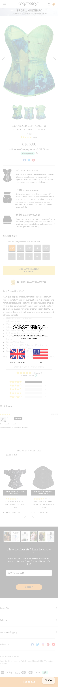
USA (40, 363)
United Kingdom (17, 363)
